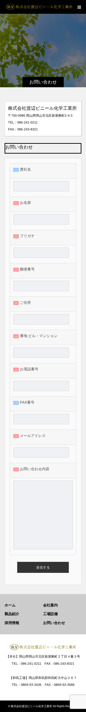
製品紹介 (12, 614)
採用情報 (12, 623)
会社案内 (50, 605)
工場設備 (50, 614)
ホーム (10, 605)
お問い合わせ (54, 623)
